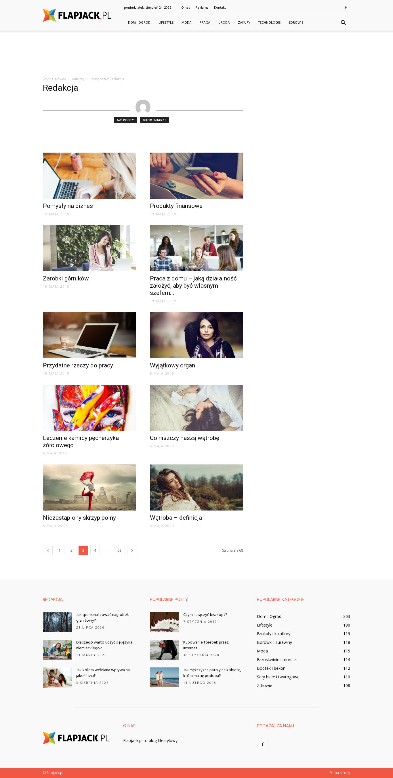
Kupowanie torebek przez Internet (206, 645)
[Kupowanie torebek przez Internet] (164, 650)
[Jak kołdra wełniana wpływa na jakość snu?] (57, 677)
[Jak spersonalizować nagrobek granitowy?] (57, 622)
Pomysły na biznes (68, 205)
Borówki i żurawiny (274, 642)
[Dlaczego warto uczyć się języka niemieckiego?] (57, 650)
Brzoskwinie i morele (276, 659)
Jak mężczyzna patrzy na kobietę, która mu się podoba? (212, 673)
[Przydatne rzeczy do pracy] (89, 335)
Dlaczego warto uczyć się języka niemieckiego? (104, 645)
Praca (205, 23)
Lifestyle (166, 23)
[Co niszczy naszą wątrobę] (196, 408)
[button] (343, 23)
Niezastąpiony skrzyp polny (79, 517)
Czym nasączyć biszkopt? (205, 615)
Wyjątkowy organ (172, 365)
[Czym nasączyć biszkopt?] (164, 622)
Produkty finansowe (176, 205)
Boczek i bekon (271, 668)
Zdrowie (296, 23)
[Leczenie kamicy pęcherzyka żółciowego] (89, 408)
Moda (187, 23)
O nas (185, 7)
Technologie (269, 23)
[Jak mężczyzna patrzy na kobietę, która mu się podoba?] (164, 677)
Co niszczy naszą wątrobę (184, 437)
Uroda (224, 23)
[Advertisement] (196, 50)
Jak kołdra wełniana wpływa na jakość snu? (103, 673)
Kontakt (220, 7)
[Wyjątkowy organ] (196, 335)
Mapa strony (340, 772)
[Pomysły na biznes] (89, 176)
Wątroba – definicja (176, 517)
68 (119, 550)
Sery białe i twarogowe (278, 677)
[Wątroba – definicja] (196, 487)
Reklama (202, 7)
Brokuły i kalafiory (273, 633)
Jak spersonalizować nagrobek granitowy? (102, 618)
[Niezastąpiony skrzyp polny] (89, 487)
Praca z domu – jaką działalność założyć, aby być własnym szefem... (193, 285)
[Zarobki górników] (89, 248)
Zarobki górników (66, 278)
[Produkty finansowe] (196, 176)
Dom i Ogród (139, 23)
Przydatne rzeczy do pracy (78, 365)
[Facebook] (346, 7)
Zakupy (244, 23)
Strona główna (54, 79)
